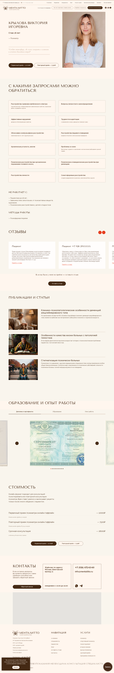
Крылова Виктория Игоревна (28, 25)
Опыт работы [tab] (89, 411)
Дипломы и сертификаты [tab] (24, 411)
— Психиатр (13, 38)
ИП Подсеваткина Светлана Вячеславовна (23, 640)
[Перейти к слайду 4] (55, 468)
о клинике (54, 638)
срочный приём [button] (85, 653)
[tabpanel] (57, 449)
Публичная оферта (17, 652)
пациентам (54, 644)
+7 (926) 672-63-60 (84, 567)
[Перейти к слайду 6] (58, 468)
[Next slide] (103, 232)
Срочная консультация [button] (89, 2)
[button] (110, 7)
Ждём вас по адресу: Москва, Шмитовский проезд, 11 (54, 569)
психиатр (83, 638)
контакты (54, 653)
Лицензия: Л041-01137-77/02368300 (21, 638)
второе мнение (85, 647)
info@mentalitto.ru (84, 571)
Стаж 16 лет (14, 33)
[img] (14, 8)
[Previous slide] (100, 232)
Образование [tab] (57, 411)
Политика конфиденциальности (20, 650)
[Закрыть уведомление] (29, 659)
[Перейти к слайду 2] (52, 468)
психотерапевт (85, 644)
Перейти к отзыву (17, 263)
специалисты (55, 641)
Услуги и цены (78, 2)
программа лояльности (87, 656)
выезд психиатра (85, 650)
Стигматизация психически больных (60, 360)
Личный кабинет (107, 2)
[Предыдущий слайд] (17, 443)
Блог (71, 2)
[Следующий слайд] (97, 443)
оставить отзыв (56, 650)
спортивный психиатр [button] (87, 641)
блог (52, 647)
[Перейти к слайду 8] (61, 468)
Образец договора (17, 647)
